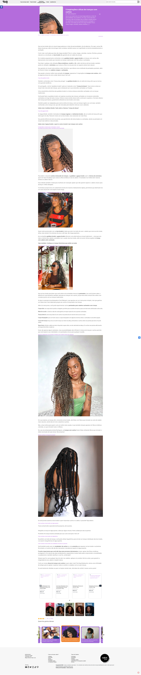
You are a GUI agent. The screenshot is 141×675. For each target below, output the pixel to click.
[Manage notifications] (138, 672)
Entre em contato (28, 655)
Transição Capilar (51, 660)
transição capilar (70, 183)
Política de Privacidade (61, 667)
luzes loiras (53, 432)
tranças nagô (82, 103)
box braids (45, 46)
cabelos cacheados (54, 238)
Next (103, 634)
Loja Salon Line (53, 1)
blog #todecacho (83, 563)
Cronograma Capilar (52, 662)
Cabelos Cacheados (45, 35)
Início (39, 35)
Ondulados (73, 656)
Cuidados (50, 656)
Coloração (50, 657)
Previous (37, 634)
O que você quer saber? (24, 1)
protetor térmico (82, 558)
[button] (1, 7)
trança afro (90, 81)
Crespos (73, 658)
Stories (47, 1)
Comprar (45, 597)
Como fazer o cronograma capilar (78, 660)
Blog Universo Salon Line (30, 657)
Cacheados (73, 657)
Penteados (50, 659)
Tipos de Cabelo (33, 1)
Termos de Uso (70, 667)
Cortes (49, 658)
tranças (87, 58)
